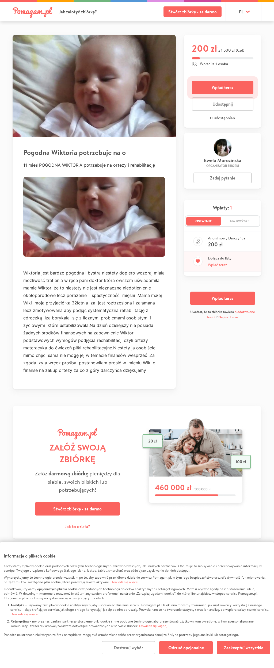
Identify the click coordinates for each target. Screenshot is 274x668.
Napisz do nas (228, 317)
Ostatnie (203, 221)
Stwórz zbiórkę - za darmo (192, 12)
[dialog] (137, 605)
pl (241, 12)
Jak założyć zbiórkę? (78, 12)
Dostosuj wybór (128, 648)
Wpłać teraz (223, 87)
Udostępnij (222, 104)
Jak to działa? (77, 526)
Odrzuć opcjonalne (186, 648)
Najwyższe (240, 221)
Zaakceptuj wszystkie (243, 648)
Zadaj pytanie (222, 178)
